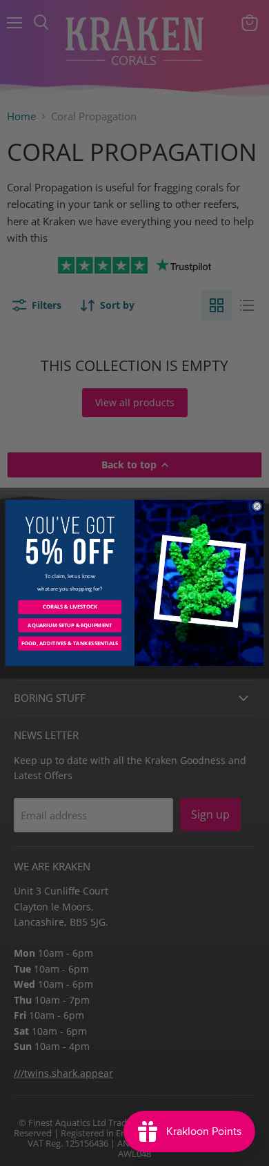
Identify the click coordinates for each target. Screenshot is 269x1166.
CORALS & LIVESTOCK (70, 607)
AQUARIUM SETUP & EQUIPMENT (70, 625)
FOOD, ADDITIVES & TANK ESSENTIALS (69, 643)
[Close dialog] (257, 506)
